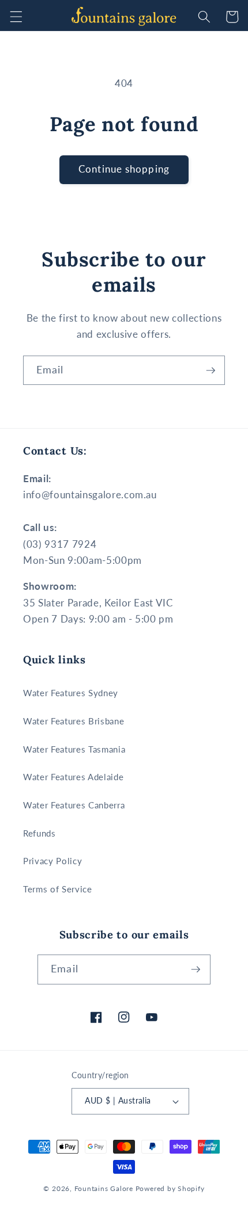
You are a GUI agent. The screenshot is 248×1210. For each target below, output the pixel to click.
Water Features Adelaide (73, 777)
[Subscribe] (210, 370)
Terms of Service (57, 889)
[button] (15, 16)
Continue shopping (124, 169)
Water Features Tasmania (74, 749)
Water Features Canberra (74, 805)
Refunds (39, 833)
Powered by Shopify (170, 1188)
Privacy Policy (52, 861)
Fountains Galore (103, 1188)
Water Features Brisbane (73, 721)
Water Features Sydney (70, 693)
